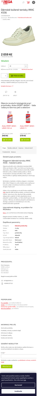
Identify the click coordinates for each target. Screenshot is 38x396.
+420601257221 (8, 283)
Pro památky (4, 303)
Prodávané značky (6, 335)
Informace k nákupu (6, 333)
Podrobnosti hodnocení (24, 18)
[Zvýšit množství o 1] (8, 74)
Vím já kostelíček (6, 309)
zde (25, 380)
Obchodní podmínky (7, 328)
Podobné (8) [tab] (6, 152)
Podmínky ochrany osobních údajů (11, 331)
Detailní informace (6, 86)
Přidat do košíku (18, 75)
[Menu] (34, 2)
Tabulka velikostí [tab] (12, 148)
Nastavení (18, 385)
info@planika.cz (8, 281)
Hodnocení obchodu (7, 338)
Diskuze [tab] (13, 152)
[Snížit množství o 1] (8, 77)
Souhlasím (18, 391)
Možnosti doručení (27, 69)
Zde (4, 192)
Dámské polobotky (21, 226)
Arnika (3, 305)
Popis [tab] (4, 148)
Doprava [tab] (21, 148)
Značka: (6, 20)
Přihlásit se (7, 366)
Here (4, 213)
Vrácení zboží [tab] (29, 148)
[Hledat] (23, 2)
